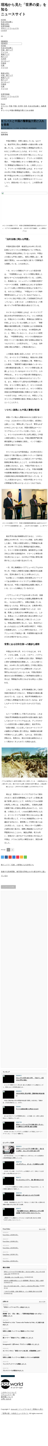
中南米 (3, 63)
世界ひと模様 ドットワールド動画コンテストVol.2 (18, 1331)
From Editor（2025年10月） (11, 1248)
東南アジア (5, 54)
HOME (3, 20)
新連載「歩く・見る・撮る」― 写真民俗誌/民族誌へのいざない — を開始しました (23, 1315)
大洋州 (3, 59)
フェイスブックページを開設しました (14, 1364)
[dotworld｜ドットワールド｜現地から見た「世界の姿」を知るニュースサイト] (12, 1388)
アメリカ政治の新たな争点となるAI (27, 1109)
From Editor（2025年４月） (10, 1261)
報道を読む (5, 24)
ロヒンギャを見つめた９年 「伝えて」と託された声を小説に (30, 1079)
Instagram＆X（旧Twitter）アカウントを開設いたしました (21, 1344)
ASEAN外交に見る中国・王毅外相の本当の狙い (30, 1094)
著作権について (7, 1397)
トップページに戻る (8, 887)
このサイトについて (8, 1392)
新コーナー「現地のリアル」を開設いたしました (18, 1338)
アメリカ (4, 52)
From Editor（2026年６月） (10, 1234)
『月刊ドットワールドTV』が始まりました (16, 1307)
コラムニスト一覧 (8, 1395)
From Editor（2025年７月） (10, 1254)
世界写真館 (5, 26)
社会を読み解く (7, 22)
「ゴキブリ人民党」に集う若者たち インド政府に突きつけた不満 (23, 1291)
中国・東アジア (7, 50)
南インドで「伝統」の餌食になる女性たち (17, 865)
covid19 (4, 30)
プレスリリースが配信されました (13, 1370)
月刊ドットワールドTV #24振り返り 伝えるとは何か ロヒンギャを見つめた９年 (30, 1150)
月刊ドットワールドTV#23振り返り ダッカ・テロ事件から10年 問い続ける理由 (30, 1126)
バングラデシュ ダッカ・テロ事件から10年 (30, 1164)
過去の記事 (42, 1229)
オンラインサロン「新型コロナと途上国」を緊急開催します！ (22, 1351)
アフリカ (4, 68)
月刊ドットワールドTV (10, 28)
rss (2, 36)
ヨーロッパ (5, 61)
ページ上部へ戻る (8, 1376)
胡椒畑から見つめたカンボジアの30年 (28, 1195)
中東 (2, 65)
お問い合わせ (6, 1399)
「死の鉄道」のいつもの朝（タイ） (14, 1277)
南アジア (4, 57)
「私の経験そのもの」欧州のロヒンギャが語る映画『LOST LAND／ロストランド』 (30, 1212)
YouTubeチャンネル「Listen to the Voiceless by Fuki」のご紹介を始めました (23, 1323)
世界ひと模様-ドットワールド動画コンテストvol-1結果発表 (21, 1357)
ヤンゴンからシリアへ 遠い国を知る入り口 (30, 1180)
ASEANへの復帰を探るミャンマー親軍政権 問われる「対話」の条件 (24, 1280)
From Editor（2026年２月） (10, 1241)
